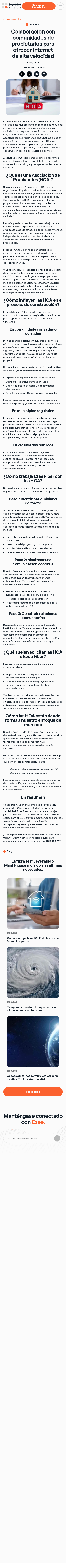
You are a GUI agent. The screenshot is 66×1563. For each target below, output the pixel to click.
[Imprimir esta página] (44, 74)
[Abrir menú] (60, 6)
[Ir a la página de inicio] (11, 7)
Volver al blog (14, 19)
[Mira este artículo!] (36, 74)
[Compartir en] (22, 74)
